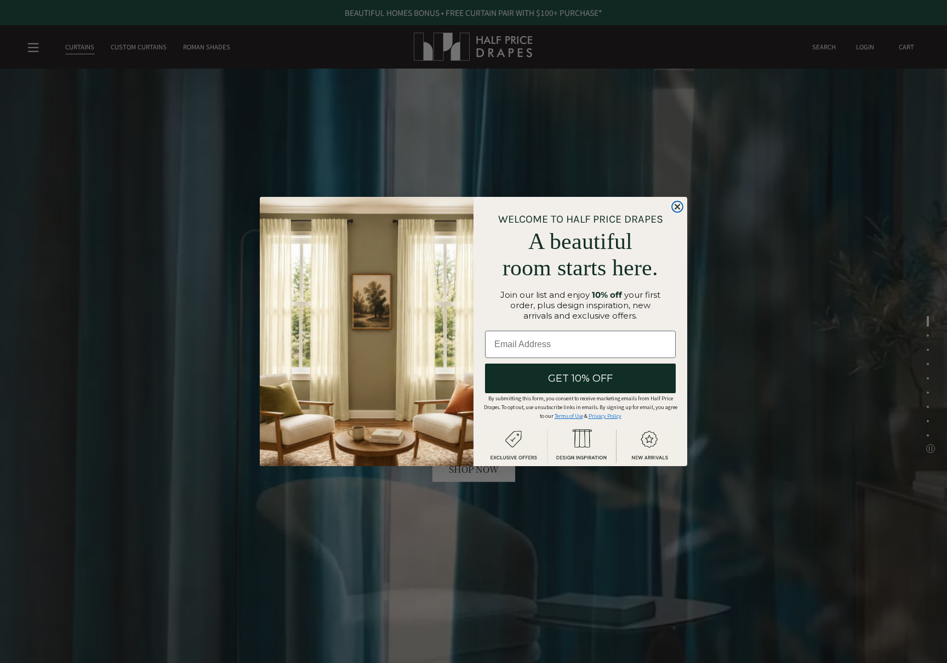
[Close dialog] (677, 206)
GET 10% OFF (580, 378)
